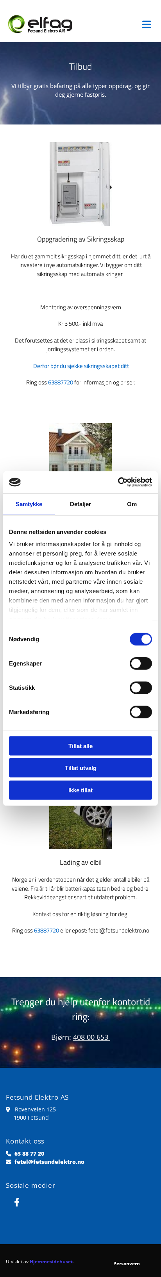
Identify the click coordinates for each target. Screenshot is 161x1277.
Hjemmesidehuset (51, 1261)
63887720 (60, 382)
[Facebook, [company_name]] (16, 1202)
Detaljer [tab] (80, 503)
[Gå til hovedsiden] (40, 24)
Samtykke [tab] (29, 503)
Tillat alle (80, 745)
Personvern (126, 1263)
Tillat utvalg (81, 768)
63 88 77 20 (29, 1153)
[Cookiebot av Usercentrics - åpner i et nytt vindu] (118, 482)
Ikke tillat (80, 789)
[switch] (141, 663)
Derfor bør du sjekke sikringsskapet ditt (81, 365)
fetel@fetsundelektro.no (49, 1161)
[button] (120, 24)
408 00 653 (91, 1037)
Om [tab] (132, 503)
